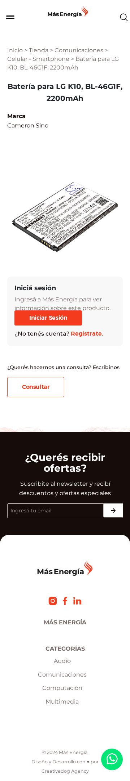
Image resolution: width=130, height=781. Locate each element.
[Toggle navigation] (7, 17)
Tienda (38, 50)
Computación (62, 688)
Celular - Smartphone (38, 58)
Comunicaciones (79, 50)
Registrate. (87, 334)
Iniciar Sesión (48, 318)
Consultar (35, 387)
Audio (62, 660)
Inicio (15, 50)
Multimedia (62, 701)
